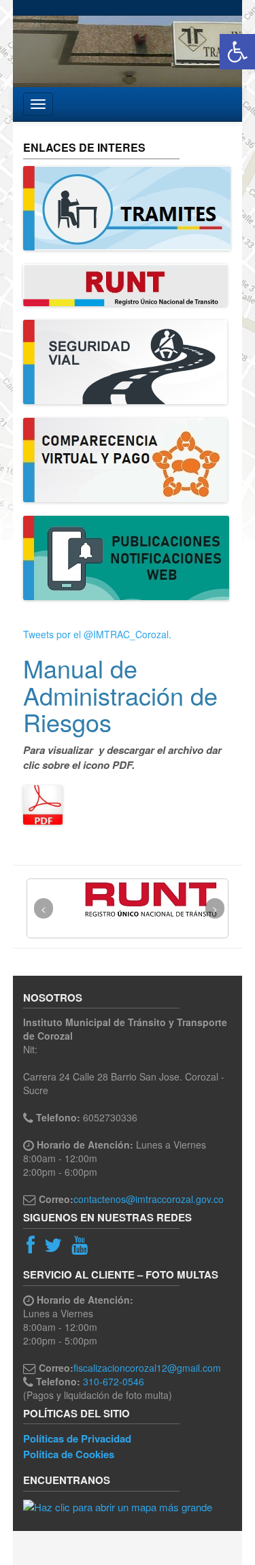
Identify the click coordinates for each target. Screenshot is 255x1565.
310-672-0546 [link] (113, 1381)
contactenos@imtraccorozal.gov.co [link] (148, 1199)
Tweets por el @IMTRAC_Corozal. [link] (97, 634)
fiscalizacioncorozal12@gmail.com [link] (147, 1367)
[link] (237, 51)
